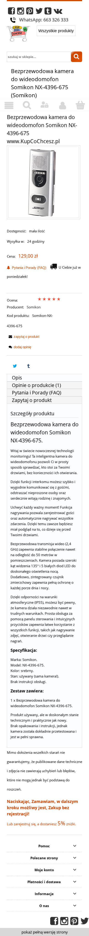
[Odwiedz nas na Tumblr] (47, 12)
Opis (17, 377)
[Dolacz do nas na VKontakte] (58, 12)
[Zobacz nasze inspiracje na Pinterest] (29, 12)
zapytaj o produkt (26, 337)
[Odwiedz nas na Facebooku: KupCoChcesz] (11, 12)
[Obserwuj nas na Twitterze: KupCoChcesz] (39, 12)
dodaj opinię (22, 347)
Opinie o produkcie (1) (36, 385)
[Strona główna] (18, 34)
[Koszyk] (80, 105)
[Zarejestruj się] (62, 105)
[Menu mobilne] (9, 105)
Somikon (34, 307)
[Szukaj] (76, 56)
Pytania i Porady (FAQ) (28, 268)
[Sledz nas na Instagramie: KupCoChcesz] (20, 12)
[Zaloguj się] (44, 104)
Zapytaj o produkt (32, 400)
